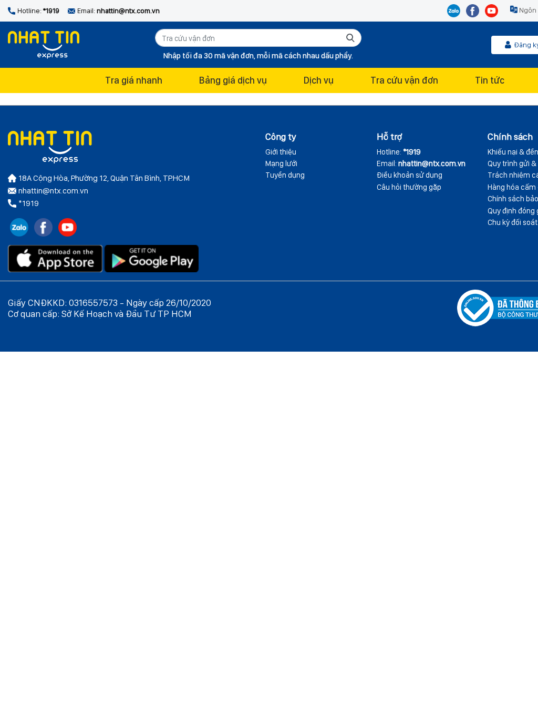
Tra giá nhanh (133, 80)
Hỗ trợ (389, 136)
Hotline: (399, 152)
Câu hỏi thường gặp (409, 187)
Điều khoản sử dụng (409, 175)
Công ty (280, 136)
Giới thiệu (280, 152)
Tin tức (489, 80)
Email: (421, 163)
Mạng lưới (281, 163)
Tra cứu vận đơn (404, 80)
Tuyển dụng (285, 175)
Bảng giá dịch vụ (233, 80)
